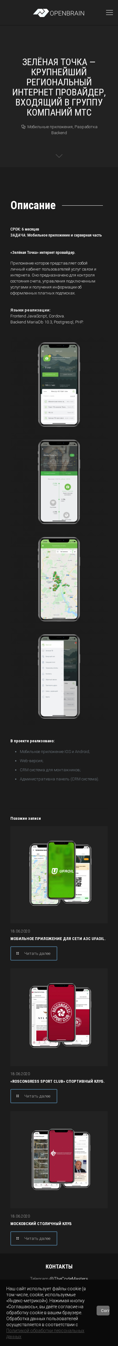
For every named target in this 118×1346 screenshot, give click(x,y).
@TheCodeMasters (68, 1278)
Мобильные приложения (50, 126)
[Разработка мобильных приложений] (59, 12)
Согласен (105, 1310)
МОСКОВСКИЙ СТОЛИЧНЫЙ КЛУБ (41, 1223)
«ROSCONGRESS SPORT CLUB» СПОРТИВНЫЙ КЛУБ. (57, 1081)
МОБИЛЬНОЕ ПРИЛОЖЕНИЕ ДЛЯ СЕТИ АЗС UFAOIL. (58, 938)
